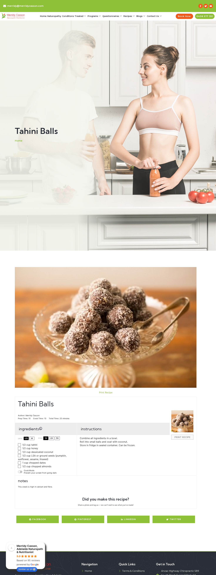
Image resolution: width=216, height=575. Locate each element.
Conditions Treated (72, 16)
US (26, 438)
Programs (93, 16)
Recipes (127, 16)
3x (57, 438)
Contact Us (153, 16)
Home (43, 16)
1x (46, 438)
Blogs (139, 16)
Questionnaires (110, 16)
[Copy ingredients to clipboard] (40, 428)
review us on (25, 569)
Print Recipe (105, 392)
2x (51, 438)
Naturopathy (54, 16)
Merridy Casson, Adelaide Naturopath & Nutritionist (30, 549)
